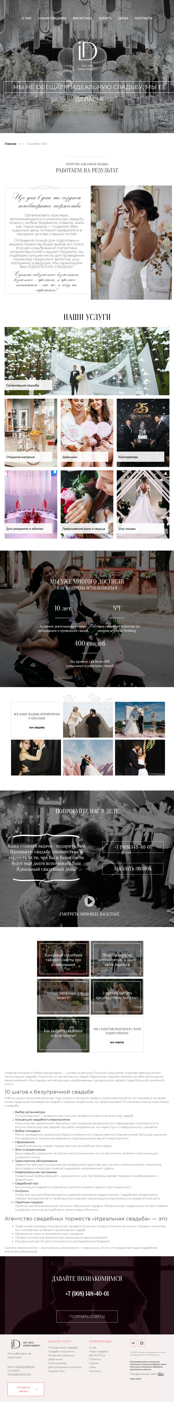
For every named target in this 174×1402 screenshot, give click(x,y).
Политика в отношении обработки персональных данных (146, 1368)
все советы (117, 1042)
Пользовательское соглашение (145, 1362)
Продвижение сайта (144, 1374)
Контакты (143, 18)
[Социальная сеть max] (141, 1343)
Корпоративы (57, 1363)
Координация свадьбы (63, 1347)
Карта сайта (135, 1379)
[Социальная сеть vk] (133, 1343)
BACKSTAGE (82, 18)
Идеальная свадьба (87, 56)
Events (105, 18)
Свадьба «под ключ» (61, 1351)
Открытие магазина (61, 1355)
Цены (123, 18)
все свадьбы (37, 727)
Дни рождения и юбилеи (65, 1367)
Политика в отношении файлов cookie (148, 1364)
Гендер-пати (56, 1371)
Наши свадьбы (52, 18)
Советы (94, 1363)
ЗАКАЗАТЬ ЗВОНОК (133, 869)
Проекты (95, 1359)
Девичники (55, 1359)
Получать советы (87, 1317)
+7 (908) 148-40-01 (133, 847)
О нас (27, 18)
